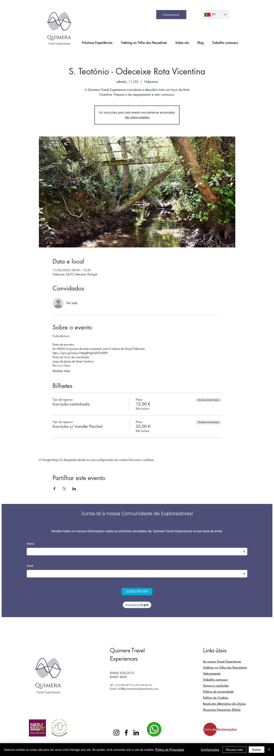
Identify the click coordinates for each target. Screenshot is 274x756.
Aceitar (256, 750)
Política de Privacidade (169, 750)
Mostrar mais (61, 371)
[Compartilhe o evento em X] (64, 488)
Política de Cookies (215, 698)
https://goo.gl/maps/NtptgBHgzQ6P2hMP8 (80, 353)
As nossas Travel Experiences (222, 661)
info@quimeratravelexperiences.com (138, 688)
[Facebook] (126, 733)
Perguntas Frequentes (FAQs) (222, 710)
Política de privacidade (218, 691)
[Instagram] (116, 733)
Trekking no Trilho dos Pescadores (225, 667)
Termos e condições (216, 685)
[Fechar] (269, 749)
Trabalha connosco (215, 679)
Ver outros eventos (137, 117)
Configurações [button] (210, 750)
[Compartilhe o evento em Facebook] (54, 488)
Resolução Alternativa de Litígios (224, 704)
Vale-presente (211, 673)
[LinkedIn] (136, 733)
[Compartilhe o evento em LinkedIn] (74, 488)
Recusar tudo (234, 750)
